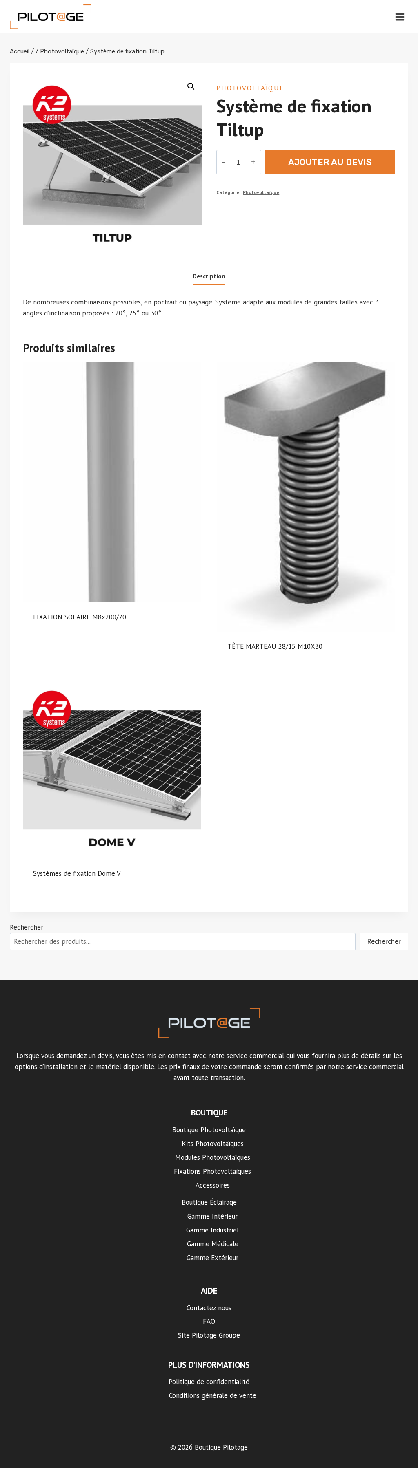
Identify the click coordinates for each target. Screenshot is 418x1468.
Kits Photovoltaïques (213, 1143)
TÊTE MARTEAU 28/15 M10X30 (274, 646)
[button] (191, 86)
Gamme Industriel (212, 1230)
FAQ (209, 1321)
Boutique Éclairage (209, 1202)
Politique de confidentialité (209, 1381)
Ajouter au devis (330, 162)
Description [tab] (209, 276)
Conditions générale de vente (212, 1395)
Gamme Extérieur (212, 1257)
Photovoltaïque (250, 88)
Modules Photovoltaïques (212, 1157)
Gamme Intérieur (212, 1216)
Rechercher (26, 927)
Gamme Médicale (212, 1243)
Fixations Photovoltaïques (212, 1171)
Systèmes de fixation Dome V (77, 873)
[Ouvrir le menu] (399, 16)
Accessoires (213, 1185)
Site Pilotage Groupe (209, 1335)
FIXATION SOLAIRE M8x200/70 (79, 617)
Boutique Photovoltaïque (209, 1129)
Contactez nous (209, 1307)
